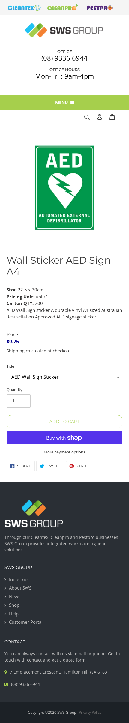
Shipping (16, 351)
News (14, 596)
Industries (19, 579)
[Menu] (121, 116)
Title (10, 366)
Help (14, 614)
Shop (14, 605)
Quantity (14, 389)
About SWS (20, 588)
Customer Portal (26, 622)
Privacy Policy (90, 712)
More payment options (64, 452)
